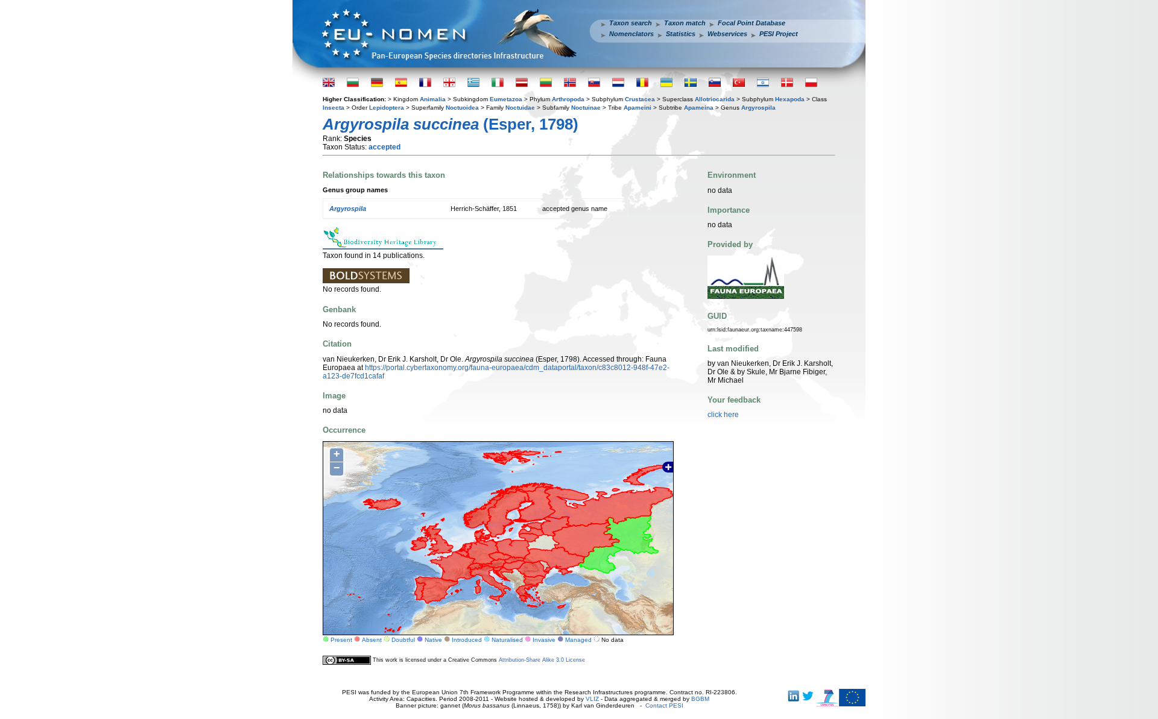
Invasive (544, 639)
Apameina (698, 107)
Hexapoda (790, 99)
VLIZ (592, 698)
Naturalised (507, 639)
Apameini (637, 107)
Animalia (433, 99)
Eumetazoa (506, 99)
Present (341, 639)
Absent (372, 639)
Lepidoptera (386, 107)
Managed (578, 639)
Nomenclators (631, 33)
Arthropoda (568, 99)
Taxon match (685, 23)
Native (433, 639)
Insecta (333, 107)
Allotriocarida (715, 99)
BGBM (700, 698)
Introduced (467, 639)
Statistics (680, 33)
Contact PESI (664, 705)
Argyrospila (758, 107)
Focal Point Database (751, 23)
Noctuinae (586, 107)
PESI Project (778, 33)
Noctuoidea (462, 107)
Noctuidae (520, 107)
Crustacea (640, 99)
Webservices (727, 33)
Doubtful (403, 639)
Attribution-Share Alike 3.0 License (542, 660)
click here (723, 414)
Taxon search (630, 23)
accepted (384, 147)
